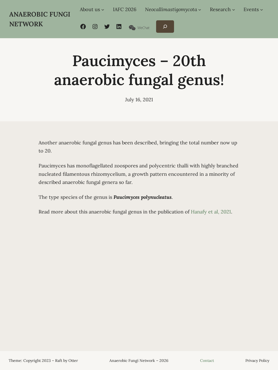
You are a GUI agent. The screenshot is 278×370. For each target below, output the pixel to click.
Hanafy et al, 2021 (211, 212)
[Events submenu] (261, 9)
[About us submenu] (102, 9)
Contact (207, 360)
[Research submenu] (233, 9)
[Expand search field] (165, 26)
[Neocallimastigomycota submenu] (199, 9)
